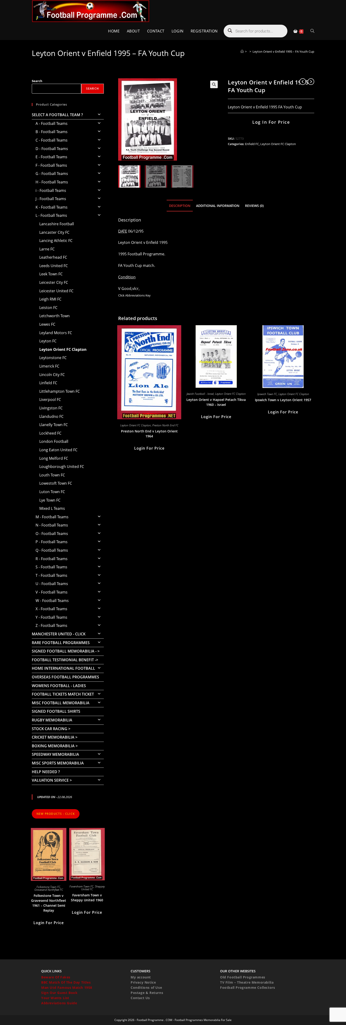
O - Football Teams (52, 533)
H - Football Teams (52, 182)
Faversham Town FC (81, 886)
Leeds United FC (53, 265)
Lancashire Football (56, 223)
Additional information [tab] (217, 205)
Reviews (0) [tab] (254, 205)
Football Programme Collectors (247, 987)
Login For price (149, 448)
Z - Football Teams (51, 625)
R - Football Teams (52, 558)
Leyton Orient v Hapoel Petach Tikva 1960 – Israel (216, 402)
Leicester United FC (56, 290)
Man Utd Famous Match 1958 (66, 987)
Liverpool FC (50, 399)
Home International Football (63, 668)
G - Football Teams (52, 173)
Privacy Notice (143, 982)
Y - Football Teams (51, 617)
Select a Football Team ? (57, 114)
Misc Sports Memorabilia (58, 763)
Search (37, 81)
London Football (53, 441)
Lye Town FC (49, 500)
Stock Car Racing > (51, 728)
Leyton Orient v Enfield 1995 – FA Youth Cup (283, 51)
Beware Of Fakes (55, 977)
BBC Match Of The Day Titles (66, 982)
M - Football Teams (52, 516)
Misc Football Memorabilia (60, 702)
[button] (214, 84)
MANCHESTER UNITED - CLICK (58, 634)
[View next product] (311, 81)
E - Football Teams (51, 156)
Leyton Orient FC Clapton (278, 144)
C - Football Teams (52, 140)
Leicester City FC (53, 282)
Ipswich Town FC (267, 394)
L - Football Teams (51, 215)
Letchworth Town (54, 315)
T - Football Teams (51, 575)
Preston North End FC (165, 425)
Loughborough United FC (61, 466)
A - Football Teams (52, 123)
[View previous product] (302, 81)
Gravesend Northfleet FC (48, 890)
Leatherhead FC (53, 257)
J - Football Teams (51, 198)
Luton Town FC (52, 491)
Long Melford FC (53, 458)
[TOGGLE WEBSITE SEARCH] (312, 31)
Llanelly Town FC (53, 424)
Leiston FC (48, 307)
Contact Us (140, 998)
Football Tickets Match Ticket (63, 694)
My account (141, 977)
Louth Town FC (52, 475)
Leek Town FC (51, 274)
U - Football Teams (52, 583)
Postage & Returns (147, 992)
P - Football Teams (52, 541)
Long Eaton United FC (58, 449)
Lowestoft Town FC (55, 483)
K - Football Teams (52, 207)
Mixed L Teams (52, 508)
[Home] (242, 51)
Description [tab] (179, 205)
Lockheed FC (50, 433)
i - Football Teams (51, 190)
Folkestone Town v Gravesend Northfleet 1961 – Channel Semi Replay (48, 903)
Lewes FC (47, 324)
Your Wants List (55, 998)
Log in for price (271, 122)
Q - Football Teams (52, 550)
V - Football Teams (52, 592)
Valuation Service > (52, 780)
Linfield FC (48, 382)
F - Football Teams (51, 165)
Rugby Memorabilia (52, 720)
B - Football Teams (52, 131)
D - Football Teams (52, 148)
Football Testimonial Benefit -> (65, 659)
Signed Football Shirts (56, 711)
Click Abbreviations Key (134, 295)
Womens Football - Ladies (59, 685)
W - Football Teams (52, 600)
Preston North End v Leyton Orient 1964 (149, 433)
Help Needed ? (46, 771)
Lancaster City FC (54, 232)
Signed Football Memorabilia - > (66, 651)
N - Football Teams (52, 525)
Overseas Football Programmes (65, 677)
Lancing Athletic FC (55, 240)
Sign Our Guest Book (59, 992)
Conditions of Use (146, 987)
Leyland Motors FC (55, 332)
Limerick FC (49, 366)
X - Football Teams (51, 608)
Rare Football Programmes (61, 642)
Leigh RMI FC (50, 299)
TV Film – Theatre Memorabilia (247, 982)
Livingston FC (51, 408)
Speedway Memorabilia (55, 754)
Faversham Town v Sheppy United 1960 (87, 897)
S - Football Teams (51, 567)
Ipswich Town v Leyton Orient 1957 (283, 400)
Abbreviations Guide (59, 1003)
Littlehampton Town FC (59, 391)
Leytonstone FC (53, 357)
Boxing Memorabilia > (55, 745)
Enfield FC (252, 144)
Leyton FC (47, 341)
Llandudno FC (51, 416)
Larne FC (47, 249)
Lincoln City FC (52, 374)
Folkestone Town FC (48, 887)
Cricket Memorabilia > (54, 737)
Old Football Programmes (242, 977)
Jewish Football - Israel (200, 394)
